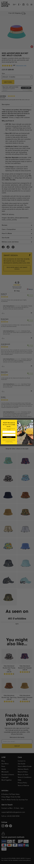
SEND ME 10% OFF (9, 437)
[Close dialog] (32, 420)
